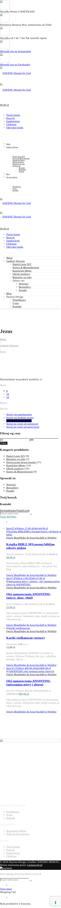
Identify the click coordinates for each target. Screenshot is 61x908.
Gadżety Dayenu (15, 261)
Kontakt (17, 306)
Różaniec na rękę (22, 277)
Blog (9, 293)
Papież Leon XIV (22, 264)
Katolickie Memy (22, 270)
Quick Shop (12, 537)
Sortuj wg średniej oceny (20, 417)
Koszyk (10, 118)
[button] (29, 537)
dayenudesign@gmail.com (15, 510)
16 (7, 394)
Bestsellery (25, 287)
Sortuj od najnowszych (19, 420)
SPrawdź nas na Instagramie (15, 51)
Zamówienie (13, 121)
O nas (16, 303)
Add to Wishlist (47, 537)
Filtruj (3, 443)
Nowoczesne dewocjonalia (21, 462)
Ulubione (11, 124)
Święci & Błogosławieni (26, 267)
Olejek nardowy (21, 274)
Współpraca (19, 299)
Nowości (23, 283)
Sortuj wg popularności (19, 414)
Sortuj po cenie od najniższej (22, 423)
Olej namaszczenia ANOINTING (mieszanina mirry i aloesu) (28, 682)
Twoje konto (13, 115)
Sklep (9, 257)
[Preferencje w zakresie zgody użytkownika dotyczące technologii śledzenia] (55, 903)
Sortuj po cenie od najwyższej (22, 426)
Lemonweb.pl (34, 865)
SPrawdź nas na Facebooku (15, 64)
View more (6, 888)
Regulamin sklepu (16, 830)
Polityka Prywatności (18, 834)
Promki (23, 290)
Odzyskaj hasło (14, 127)
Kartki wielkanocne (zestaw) (25, 637)
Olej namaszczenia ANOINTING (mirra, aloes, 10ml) (28, 595)
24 (7, 397)
